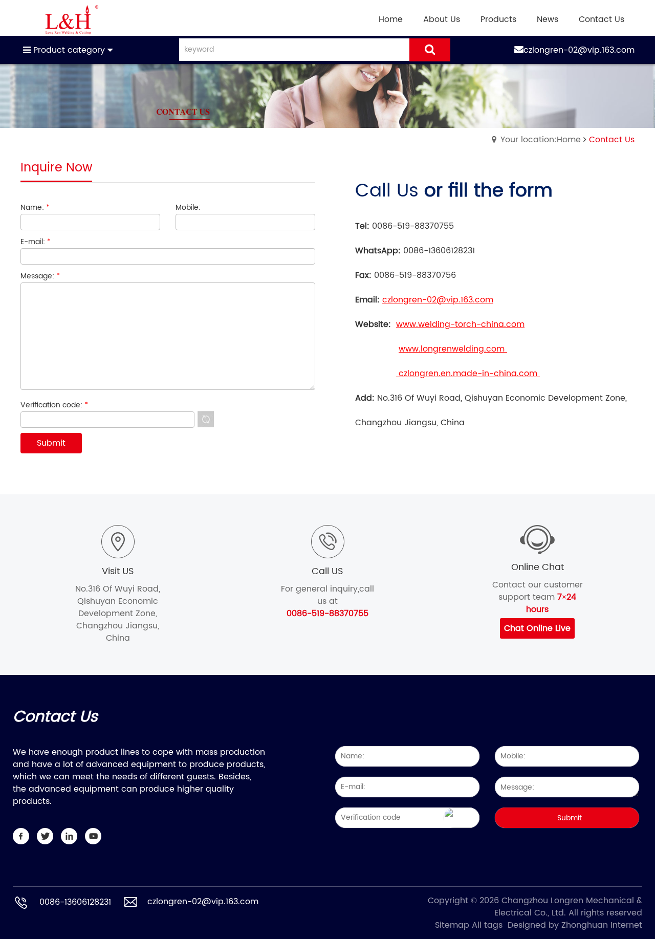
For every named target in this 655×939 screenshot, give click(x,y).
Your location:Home (540, 139)
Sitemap (452, 925)
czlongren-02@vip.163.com (579, 50)
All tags (487, 925)
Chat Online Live (537, 628)
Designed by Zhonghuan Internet (575, 925)
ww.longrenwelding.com (456, 349)
